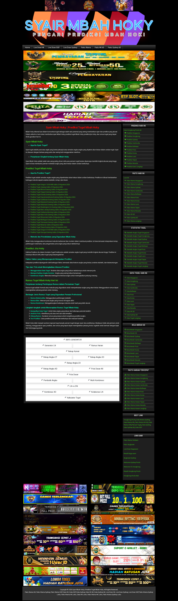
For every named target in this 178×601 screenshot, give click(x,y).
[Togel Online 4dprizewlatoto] (55, 561)
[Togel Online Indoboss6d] (123, 489)
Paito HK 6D (99, 47)
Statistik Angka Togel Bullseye (137, 246)
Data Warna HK (129, 422)
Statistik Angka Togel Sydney (136, 239)
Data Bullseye (131, 291)
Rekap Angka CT (50, 357)
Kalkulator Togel (73, 398)
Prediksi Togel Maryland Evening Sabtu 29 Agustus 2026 (50, 202)
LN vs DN (73, 386)
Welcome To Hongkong (132, 467)
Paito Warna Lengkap (134, 221)
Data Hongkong (132, 281)
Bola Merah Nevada (133, 360)
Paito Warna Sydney (133, 187)
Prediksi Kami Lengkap (134, 167)
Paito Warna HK (30, 592)
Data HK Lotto (82, 594)
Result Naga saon (130, 453)
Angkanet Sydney (130, 458)
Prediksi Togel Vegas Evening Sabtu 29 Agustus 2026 (49, 192)
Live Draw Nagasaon (131, 449)
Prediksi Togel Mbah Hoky (39, 168)
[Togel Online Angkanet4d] (123, 550)
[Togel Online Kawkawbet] (55, 509)
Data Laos (130, 301)
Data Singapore (132, 278)
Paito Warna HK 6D (141, 422)
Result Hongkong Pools (132, 471)
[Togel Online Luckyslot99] (123, 499)
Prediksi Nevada (132, 163)
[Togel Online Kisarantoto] (89, 96)
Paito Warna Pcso (132, 197)
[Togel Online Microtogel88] (55, 489)
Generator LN (50, 345)
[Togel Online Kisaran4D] (89, 86)
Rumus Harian (97, 345)
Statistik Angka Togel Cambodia (137, 243)
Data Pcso (130, 295)
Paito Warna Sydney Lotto (112, 594)
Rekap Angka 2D (73, 363)
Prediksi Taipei (131, 160)
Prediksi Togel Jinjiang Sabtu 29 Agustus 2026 (47, 187)
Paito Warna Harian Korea (135, 395)
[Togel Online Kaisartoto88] (55, 571)
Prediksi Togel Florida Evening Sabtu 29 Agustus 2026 (49, 194)
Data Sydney (130, 284)
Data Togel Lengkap (133, 318)
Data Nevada (131, 308)
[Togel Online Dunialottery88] (123, 519)
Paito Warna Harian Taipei (135, 402)
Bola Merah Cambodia (134, 340)
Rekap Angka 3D (97, 357)
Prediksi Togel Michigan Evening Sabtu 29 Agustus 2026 (50, 220)
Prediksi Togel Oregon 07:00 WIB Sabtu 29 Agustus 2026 (50, 230)
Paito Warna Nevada (133, 211)
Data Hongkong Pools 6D (133, 130)
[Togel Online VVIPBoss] (89, 55)
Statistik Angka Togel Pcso (135, 249)
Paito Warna (86, 47)
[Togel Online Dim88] (89, 66)
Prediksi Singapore (133, 133)
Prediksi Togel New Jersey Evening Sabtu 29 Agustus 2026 (51, 210)
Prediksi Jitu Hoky (35, 248)
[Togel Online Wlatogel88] (55, 550)
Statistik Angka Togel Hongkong (137, 236)
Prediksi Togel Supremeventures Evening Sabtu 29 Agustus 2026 (53, 197)
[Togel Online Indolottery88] (123, 540)
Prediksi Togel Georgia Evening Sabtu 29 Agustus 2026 (50, 232)
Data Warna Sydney (143, 420)
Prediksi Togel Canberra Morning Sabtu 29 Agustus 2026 (50, 212)
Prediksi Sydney (132, 140)
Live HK (126, 178)
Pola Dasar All (97, 369)
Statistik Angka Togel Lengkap (137, 266)
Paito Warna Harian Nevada (136, 405)
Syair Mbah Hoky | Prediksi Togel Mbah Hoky (72, 127)
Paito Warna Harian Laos (135, 398)
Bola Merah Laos (132, 353)
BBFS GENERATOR (73, 340)
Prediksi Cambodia (133, 143)
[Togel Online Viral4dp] (89, 117)
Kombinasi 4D (50, 392)
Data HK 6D (130, 311)
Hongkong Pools (130, 420)
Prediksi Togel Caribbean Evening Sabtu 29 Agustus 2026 (50, 200)
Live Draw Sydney (70, 47)
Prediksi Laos (131, 156)
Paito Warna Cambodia (134, 191)
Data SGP (138, 427)
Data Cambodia (132, 288)
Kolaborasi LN (97, 392)
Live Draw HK (39, 47)
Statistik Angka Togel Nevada (136, 263)
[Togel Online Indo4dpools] (55, 581)
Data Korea (130, 298)
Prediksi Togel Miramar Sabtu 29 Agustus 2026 (47, 225)
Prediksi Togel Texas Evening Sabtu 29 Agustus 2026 (49, 227)
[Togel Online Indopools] (123, 561)
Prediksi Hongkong (133, 136)
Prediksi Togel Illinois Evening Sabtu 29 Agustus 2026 (49, 189)
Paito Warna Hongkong (134, 184)
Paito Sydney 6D (114, 47)
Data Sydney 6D (132, 315)
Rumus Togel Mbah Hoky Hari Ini (42, 280)
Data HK (66, 592)
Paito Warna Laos (132, 204)
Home (27, 47)
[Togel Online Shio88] (123, 571)
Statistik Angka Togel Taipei (136, 259)
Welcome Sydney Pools (132, 462)
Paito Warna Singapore (134, 181)
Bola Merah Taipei (132, 357)
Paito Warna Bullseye (133, 194)
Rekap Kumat (73, 351)
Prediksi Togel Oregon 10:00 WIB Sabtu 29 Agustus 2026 (50, 184)
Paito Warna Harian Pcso (135, 392)
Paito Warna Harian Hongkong (137, 378)
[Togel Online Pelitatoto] (89, 107)
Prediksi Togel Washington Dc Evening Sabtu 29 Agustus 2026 (52, 207)
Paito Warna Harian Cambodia (136, 385)
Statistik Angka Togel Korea (136, 253)
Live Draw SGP (54, 47)
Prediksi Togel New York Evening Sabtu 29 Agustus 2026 (50, 215)
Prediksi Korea (131, 153)
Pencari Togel (136, 425)
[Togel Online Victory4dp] (55, 499)
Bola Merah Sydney (133, 336)
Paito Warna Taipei (132, 208)
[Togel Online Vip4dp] (123, 509)
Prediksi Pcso (131, 150)
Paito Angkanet (129, 444)
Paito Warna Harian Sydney (135, 382)
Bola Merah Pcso (132, 346)
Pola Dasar (73, 374)
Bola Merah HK (131, 333)
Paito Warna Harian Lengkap (136, 408)
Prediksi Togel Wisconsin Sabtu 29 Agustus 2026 (48, 217)
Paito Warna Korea (132, 201)
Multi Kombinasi (97, 380)
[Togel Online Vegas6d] (55, 519)
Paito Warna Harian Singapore (136, 375)
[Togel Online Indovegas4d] (123, 581)
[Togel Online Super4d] (89, 76)
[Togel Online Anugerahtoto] (123, 530)
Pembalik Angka (50, 380)
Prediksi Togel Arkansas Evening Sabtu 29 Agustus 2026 (50, 204)
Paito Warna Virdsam (131, 440)
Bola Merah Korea (132, 350)
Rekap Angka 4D (50, 369)
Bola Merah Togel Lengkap (135, 363)
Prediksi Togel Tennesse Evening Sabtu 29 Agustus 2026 (50, 222)
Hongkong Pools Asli (131, 476)
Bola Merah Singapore (134, 330)
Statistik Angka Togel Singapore (137, 233)
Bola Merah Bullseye (133, 343)
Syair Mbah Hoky (34, 141)
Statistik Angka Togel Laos (135, 256)
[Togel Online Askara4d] (55, 530)
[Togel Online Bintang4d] (55, 540)
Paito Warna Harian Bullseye (136, 388)
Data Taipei (130, 305)
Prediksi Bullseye (132, 146)
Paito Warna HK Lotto (68, 594)
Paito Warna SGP (56, 592)
